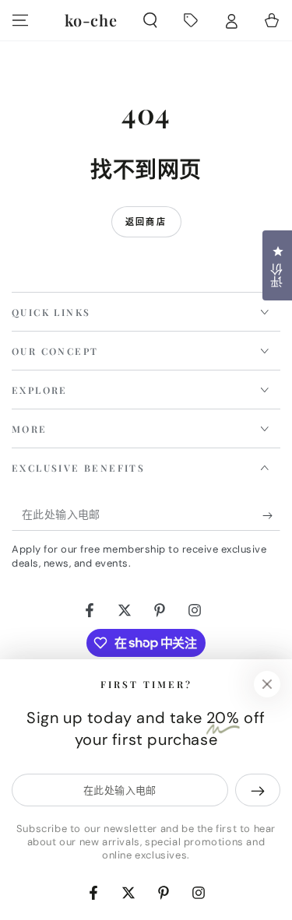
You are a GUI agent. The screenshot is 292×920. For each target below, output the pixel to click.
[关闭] (267, 684)
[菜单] (20, 20)
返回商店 (146, 221)
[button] (150, 20)
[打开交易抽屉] (191, 20)
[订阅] (271, 515)
